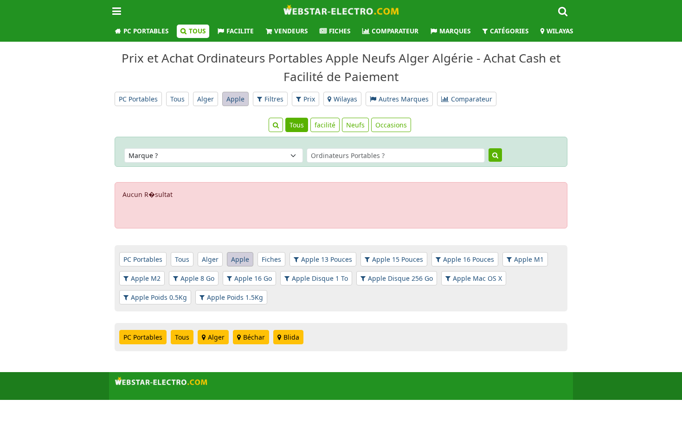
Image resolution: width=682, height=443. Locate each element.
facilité (325, 124)
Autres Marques (404, 99)
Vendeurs (291, 31)
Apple (235, 99)
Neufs (355, 124)
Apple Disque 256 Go (400, 278)
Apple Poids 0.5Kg (159, 297)
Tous (197, 31)
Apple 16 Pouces (468, 259)
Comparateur (395, 31)
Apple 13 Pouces (326, 259)
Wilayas (560, 31)
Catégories (509, 31)
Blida (291, 337)
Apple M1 (529, 259)
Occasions (391, 124)
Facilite (240, 31)
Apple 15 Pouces (397, 259)
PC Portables (145, 31)
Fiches (339, 31)
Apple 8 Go (197, 278)
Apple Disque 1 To (320, 278)
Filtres (273, 99)
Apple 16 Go (253, 278)
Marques (454, 31)
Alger (205, 99)
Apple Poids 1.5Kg (235, 297)
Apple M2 (146, 278)
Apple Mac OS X (477, 278)
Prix (309, 99)
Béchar (254, 337)
